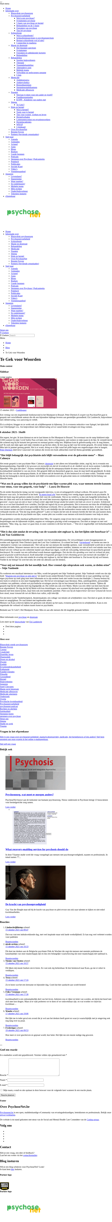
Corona (3, 649)
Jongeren (9, 174)
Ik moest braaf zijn (47, 494)
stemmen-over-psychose (10, 716)
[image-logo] (4, 1186)
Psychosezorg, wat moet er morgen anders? (29, 794)
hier (12, 1169)
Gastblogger (21, 410)
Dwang (3, 662)
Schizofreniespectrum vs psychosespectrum (35, 38)
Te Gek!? (20, 105)
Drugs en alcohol (7, 659)
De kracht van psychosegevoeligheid (25, 904)
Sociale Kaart (17, 166)
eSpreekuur (10, 196)
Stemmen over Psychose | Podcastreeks (28, 159)
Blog (7, 347)
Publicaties (15, 164)
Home (8, 8)
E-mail (3, 1085)
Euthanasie (4, 669)
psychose (22, 617)
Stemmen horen (7, 714)
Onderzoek (5, 696)
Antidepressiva (22, 80)
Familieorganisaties (24, 97)
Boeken (14, 152)
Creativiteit (4, 652)
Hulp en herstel (17, 107)
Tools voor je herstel (25, 112)
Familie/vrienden (7, 672)
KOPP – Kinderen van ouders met (31, 100)
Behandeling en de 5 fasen (27, 25)
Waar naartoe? (17, 181)
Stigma (14, 102)
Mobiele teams (22, 70)
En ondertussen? (18, 184)
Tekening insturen (18, 194)
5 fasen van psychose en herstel (29, 23)
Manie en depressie (19, 45)
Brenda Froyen (17, 132)
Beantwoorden (11, 941)
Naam (3, 1080)
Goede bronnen (17, 154)
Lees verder (10, 807)
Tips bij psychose (23, 30)
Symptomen (21, 50)
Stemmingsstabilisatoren (26, 87)
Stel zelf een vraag (8, 744)
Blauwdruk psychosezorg (22, 13)
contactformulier (30, 1155)
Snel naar (9, 137)
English (3, 664)
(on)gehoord (84, 542)
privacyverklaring (7, 1115)
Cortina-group (93, 1119)
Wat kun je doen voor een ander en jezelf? (34, 95)
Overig (3, 699)
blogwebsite (20, 622)
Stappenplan (16, 179)
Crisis (18, 75)
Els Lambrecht (35, 622)
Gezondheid (5, 677)
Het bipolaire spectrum (26, 48)
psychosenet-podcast (9, 706)
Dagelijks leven (6, 654)
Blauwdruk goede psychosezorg (14, 644)
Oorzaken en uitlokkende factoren (31, 53)
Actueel (14, 144)
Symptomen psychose (25, 21)
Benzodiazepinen (23, 85)
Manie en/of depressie (9, 689)
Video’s (14, 169)
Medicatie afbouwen (25, 90)
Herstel (3, 679)
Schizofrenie (16, 33)
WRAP (19, 124)
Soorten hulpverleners (25, 60)
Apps (13, 147)
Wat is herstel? (22, 109)
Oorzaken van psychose (26, 28)
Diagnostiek (5, 657)
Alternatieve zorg (23, 67)
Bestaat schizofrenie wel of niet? (30, 40)
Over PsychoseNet (19, 129)
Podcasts (14, 156)
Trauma (3, 726)
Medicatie (15, 77)
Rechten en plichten (8, 709)
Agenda (14, 139)
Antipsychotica (22, 82)
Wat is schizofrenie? (25, 35)
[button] (56, 330)
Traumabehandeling (24, 65)
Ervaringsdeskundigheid (10, 667)
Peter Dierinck (6, 450)
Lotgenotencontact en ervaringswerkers (33, 119)
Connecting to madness (26, 43)
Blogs (13, 149)
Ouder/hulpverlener (19, 191)
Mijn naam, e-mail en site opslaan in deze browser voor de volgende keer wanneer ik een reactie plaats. (47, 1090)
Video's (14, 298)
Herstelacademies (23, 122)
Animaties (15, 142)
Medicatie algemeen (8, 694)
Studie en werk (6, 724)
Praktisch (15, 161)
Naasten (14, 92)
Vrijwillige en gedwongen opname (31, 72)
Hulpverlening (6, 681)
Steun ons (4, 330)
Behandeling (21, 55)
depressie (49, 463)
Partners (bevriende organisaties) (25, 134)
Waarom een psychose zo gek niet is (21, 576)
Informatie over (12, 11)
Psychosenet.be (7, 1112)
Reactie (4, 1075)
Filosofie (4, 674)
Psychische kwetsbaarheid (11, 701)
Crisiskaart (21, 127)
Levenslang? (16, 176)
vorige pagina (6, 377)
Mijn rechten (16, 189)
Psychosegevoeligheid (20, 16)
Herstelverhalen (23, 117)
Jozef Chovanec (7, 686)
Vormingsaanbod (18, 171)
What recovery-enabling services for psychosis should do (36, 849)
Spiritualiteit (5, 711)
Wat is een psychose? (25, 18)
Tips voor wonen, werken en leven (31, 114)
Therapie (20, 63)
